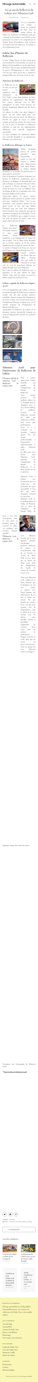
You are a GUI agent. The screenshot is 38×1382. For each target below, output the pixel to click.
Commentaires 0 (24, 17)
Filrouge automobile (14, 4)
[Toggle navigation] (33, 4)
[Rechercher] (29, 4)
